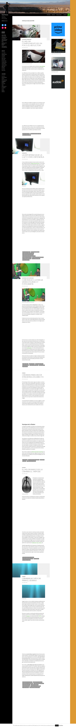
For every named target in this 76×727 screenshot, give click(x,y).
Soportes (24, 467)
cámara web (25, 459)
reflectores (34, 542)
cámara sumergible (35, 684)
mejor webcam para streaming (34, 459)
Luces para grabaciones (27, 258)
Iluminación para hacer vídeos (28, 254)
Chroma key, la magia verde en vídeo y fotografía (32, 282)
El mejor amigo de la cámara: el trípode (32, 470)
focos (38, 542)
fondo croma (32, 363)
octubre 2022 (4, 63)
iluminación (29, 347)
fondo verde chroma (39, 363)
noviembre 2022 (4, 62)
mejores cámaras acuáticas (34, 687)
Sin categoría (3, 87)
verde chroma (42, 365)
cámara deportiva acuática (39, 683)
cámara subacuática (26, 684)
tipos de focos (42, 66)
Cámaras (23, 576)
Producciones (58, 14)
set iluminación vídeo (36, 258)
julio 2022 (3, 67)
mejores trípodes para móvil (28, 558)
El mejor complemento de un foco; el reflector (32, 43)
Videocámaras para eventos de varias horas (4, 40)
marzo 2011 (3, 70)
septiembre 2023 (4, 54)
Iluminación (29, 39)
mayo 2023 (3, 55)
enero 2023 (3, 59)
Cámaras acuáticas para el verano (31, 579)
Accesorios (24, 39)
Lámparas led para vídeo (27, 257)
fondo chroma (25, 363)
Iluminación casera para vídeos (28, 253)
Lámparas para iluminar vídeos (38, 257)
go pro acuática (25, 687)
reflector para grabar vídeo (36, 133)
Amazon (28, 616)
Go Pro (40, 616)
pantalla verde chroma (34, 365)
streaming (42, 459)
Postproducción (4, 86)
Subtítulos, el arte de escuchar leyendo (4, 44)
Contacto (65, 14)
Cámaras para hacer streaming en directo (33, 376)
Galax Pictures (5, 14)
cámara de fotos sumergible (28, 683)
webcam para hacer (37, 451)
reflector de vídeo (26, 133)
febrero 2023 (4, 58)
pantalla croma (25, 365)
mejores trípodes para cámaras (28, 557)
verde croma (25, 366)
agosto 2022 (3, 66)
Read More (61, 725)
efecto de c (35, 163)
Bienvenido (48, 14)
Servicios (53, 14)
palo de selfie (36, 558)
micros (40, 542)
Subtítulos (3, 91)
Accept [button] (57, 725)
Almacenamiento (4, 77)
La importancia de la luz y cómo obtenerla (33, 156)
